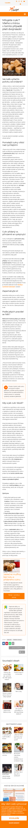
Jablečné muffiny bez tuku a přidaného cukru (12, 577)
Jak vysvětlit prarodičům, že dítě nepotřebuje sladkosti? (18, 711)
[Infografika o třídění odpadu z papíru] (14, 795)
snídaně (9, 639)
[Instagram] (21, 1)
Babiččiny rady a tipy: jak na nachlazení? (18, 773)
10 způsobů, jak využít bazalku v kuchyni (6, 736)
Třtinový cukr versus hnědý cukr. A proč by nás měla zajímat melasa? (7, 676)
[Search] (16, 1)
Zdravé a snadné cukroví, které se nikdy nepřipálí (7, 694)
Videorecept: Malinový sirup (7, 711)
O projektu (7, 2)
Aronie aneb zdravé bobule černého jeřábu (6, 776)
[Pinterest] (20, 4)
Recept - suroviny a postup (14, 596)
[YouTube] (24, 1)
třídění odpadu (17, 639)
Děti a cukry (19, 691)
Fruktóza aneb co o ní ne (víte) (18, 673)
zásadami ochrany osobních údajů (12, 812)
